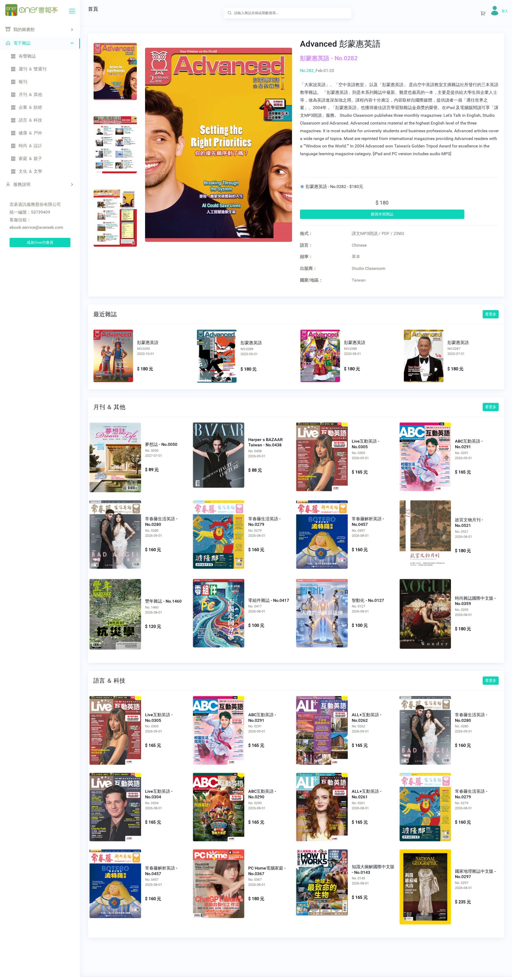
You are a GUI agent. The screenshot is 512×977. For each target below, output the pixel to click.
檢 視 (115, 454)
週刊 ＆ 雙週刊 (32, 68)
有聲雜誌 (27, 56)
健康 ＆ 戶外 (30, 132)
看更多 (490, 314)
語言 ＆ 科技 (30, 120)
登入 (505, 11)
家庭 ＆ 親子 (30, 158)
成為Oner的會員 (40, 242)
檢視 (113, 355)
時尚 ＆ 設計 (30, 145)
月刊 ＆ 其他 (30, 94)
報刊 (23, 81)
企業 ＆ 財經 (30, 107)
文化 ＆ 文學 (30, 171)
